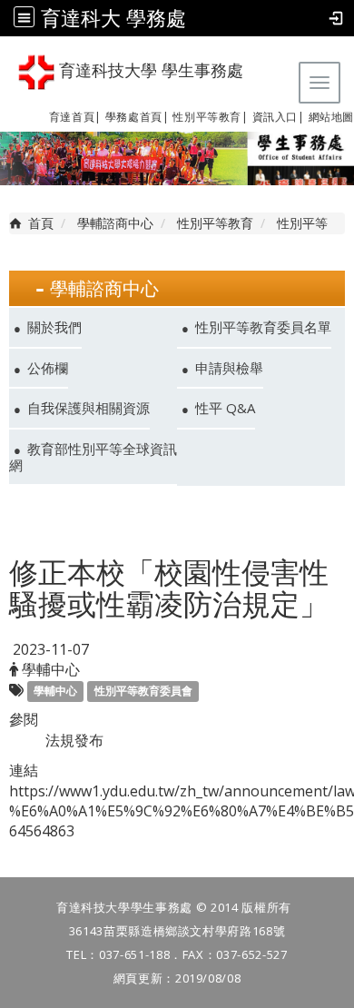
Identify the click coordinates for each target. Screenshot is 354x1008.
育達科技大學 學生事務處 (148, 71)
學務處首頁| (137, 116)
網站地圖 (331, 116)
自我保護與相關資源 (88, 408)
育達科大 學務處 (113, 18)
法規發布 (74, 740)
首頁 (41, 223)
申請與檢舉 (229, 368)
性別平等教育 (206, 116)
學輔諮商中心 (115, 223)
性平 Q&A (225, 408)
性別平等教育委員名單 (263, 327)
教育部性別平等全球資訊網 (93, 457)
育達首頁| (75, 116)
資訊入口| (278, 116)
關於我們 (54, 327)
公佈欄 (47, 368)
